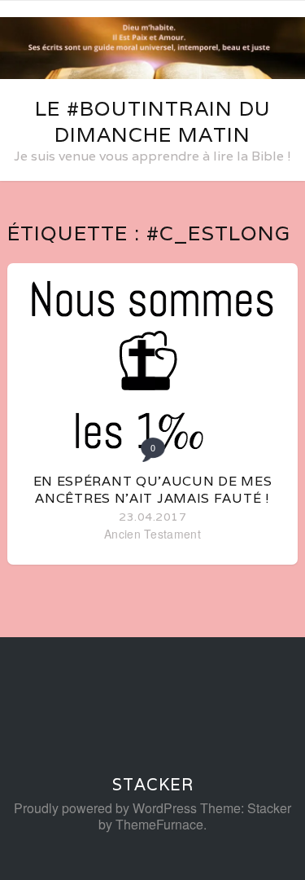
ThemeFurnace (159, 824)
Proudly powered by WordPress (105, 808)
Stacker (153, 784)
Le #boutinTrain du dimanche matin (153, 121)
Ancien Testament (152, 534)
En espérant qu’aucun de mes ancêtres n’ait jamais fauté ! (152, 490)
